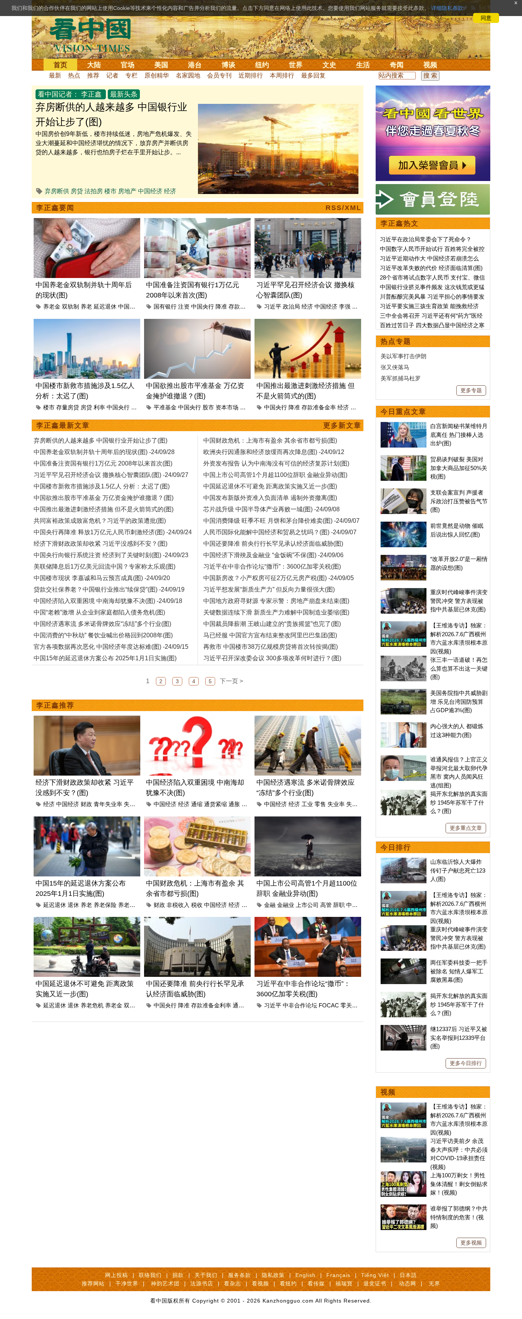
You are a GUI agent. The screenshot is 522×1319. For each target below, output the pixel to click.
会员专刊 (219, 75)
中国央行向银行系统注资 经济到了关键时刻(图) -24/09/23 (111, 555)
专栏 (131, 75)
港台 (195, 65)
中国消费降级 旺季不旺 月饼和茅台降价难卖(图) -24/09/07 (281, 520)
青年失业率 (108, 804)
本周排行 (282, 75)
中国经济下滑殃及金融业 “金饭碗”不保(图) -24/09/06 (273, 555)
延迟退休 (105, 306)
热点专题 (396, 341)
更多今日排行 (466, 1063)
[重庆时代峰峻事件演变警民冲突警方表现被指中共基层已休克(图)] (403, 592)
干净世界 (126, 1283)
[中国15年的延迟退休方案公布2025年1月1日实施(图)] (87, 821)
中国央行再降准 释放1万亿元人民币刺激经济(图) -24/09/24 (113, 532)
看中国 (95, 34)
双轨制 (70, 306)
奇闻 (397, 65)
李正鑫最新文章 (63, 425)
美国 (161, 65)
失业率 (132, 804)
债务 (247, 905)
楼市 (110, 191)
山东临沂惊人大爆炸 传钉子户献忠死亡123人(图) (457, 870)
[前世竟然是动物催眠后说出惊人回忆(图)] (403, 525)
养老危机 (92, 1005)
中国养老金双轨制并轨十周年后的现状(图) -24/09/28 (104, 452)
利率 (99, 407)
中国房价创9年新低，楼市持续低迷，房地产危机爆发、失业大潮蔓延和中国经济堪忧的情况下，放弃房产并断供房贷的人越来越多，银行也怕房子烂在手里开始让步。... (114, 143)
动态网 (407, 1283)
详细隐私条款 (447, 8)
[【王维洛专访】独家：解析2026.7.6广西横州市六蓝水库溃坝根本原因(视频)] (403, 625)
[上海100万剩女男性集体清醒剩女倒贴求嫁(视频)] (403, 1175)
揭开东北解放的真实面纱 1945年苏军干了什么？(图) (459, 802)
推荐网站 (93, 1283)
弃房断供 (57, 191)
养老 (86, 306)
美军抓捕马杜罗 (401, 378)
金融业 (285, 905)
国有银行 (165, 306)
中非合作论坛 (300, 1005)
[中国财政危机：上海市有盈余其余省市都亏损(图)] (197, 821)
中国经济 (150, 191)
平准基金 (165, 407)
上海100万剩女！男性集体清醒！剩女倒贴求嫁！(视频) (459, 1184)
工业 (307, 804)
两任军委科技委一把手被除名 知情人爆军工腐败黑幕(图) (459, 971)
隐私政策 (273, 1275)
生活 (363, 65)
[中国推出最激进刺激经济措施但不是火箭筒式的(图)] (308, 323)
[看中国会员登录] (433, 199)
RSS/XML (344, 208)
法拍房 (93, 191)
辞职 (339, 905)
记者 (112, 75)
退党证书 (374, 1283)
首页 (60, 65)
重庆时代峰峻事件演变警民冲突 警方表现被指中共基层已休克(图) (459, 601)
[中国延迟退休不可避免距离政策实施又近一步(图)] (87, 921)
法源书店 (201, 1283)
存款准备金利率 (211, 1005)
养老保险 (105, 905)
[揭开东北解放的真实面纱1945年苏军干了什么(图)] (403, 793)
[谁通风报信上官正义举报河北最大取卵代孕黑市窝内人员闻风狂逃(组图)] (403, 759)
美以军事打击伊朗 (403, 356)
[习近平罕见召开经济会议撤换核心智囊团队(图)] (308, 222)
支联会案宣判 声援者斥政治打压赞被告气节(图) (459, 501)
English (305, 1275)
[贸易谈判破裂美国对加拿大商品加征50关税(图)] (403, 459)
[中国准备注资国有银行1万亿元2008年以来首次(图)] (197, 222)
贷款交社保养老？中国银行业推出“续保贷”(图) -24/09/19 (109, 589)
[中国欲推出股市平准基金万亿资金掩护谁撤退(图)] (197, 323)
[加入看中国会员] (433, 90)
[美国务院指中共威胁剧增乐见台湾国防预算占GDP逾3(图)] (403, 693)
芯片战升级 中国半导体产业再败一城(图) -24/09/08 (271, 509)
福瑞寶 (344, 1283)
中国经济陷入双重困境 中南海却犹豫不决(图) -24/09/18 (108, 601)
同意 (486, 18)
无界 (434, 1283)
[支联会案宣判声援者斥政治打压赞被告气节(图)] (403, 492)
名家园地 (188, 75)
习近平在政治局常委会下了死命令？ (426, 239)
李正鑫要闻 (55, 208)
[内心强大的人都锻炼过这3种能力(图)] (403, 726)
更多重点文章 (466, 828)
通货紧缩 (215, 804)
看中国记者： (58, 94)
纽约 (262, 65)
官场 (128, 65)
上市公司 (307, 905)
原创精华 (156, 75)
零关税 (349, 1005)
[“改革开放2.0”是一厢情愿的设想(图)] (403, 559)
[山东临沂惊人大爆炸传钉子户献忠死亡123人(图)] (403, 861)
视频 (430, 65)
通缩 (197, 804)
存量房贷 (67, 407)
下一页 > (231, 681)
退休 (73, 905)
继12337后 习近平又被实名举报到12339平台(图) (458, 1037)
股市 (208, 407)
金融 (245, 407)
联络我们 (150, 1275)
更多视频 (471, 1243)
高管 (326, 905)
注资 (184, 306)
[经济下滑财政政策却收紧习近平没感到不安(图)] (87, 720)
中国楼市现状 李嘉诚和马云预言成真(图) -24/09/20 (102, 578)
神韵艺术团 (165, 1283)
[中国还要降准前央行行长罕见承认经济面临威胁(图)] (197, 921)
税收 (197, 905)
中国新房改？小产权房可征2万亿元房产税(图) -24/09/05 (278, 578)
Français (338, 1275)
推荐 (93, 75)
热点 (74, 75)
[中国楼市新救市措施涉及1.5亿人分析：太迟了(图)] (87, 323)
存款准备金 (243, 306)
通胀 (234, 804)
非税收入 (178, 905)
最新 (55, 75)
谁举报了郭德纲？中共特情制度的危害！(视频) (459, 1217)
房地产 (127, 191)
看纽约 (288, 1283)
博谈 (228, 65)
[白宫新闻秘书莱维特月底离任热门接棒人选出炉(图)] (403, 426)
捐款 (178, 1275)
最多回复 (313, 75)
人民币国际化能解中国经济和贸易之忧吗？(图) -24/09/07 (280, 532)
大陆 (94, 65)
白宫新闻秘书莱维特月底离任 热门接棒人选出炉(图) (459, 434)
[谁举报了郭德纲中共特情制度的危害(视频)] (403, 1208)
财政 (86, 804)
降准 (221, 306)
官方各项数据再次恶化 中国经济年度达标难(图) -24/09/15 (111, 646)
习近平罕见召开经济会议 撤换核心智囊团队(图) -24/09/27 (111, 475)
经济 (170, 191)
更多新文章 (342, 425)
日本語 (408, 1275)
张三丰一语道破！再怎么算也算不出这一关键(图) (459, 668)
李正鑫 (91, 94)
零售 (320, 804)
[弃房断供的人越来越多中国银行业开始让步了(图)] (278, 108)
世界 (296, 65)
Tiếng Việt (375, 1275)
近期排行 (250, 75)
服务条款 (239, 1275)
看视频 (260, 1283)
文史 (329, 65)
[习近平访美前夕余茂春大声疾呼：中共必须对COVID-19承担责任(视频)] (403, 1141)
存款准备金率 (319, 407)
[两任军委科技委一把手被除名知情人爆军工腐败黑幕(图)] (403, 962)
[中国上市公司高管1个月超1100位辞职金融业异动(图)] (308, 821)
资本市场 (227, 407)
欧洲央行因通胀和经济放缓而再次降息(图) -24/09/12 (273, 452)
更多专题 (471, 390)
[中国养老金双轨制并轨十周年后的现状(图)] (87, 222)
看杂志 (232, 1283)
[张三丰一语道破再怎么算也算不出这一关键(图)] (403, 659)
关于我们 (206, 1275)
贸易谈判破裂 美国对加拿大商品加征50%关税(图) (458, 468)
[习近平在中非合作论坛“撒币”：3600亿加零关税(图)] (308, 921)
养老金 (51, 306)
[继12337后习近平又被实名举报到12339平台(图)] (403, 1029)
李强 (344, 306)
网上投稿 (116, 1275)
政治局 (291, 306)
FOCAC (329, 1005)
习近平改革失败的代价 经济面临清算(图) (431, 268)
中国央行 (202, 306)
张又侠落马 (395, 367)
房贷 (77, 191)
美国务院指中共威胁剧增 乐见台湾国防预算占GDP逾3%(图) (459, 701)
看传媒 (316, 1283)
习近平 (272, 306)
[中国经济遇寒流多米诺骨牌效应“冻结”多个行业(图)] (308, 720)
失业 (352, 804)
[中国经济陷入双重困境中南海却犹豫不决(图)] (197, 720)
